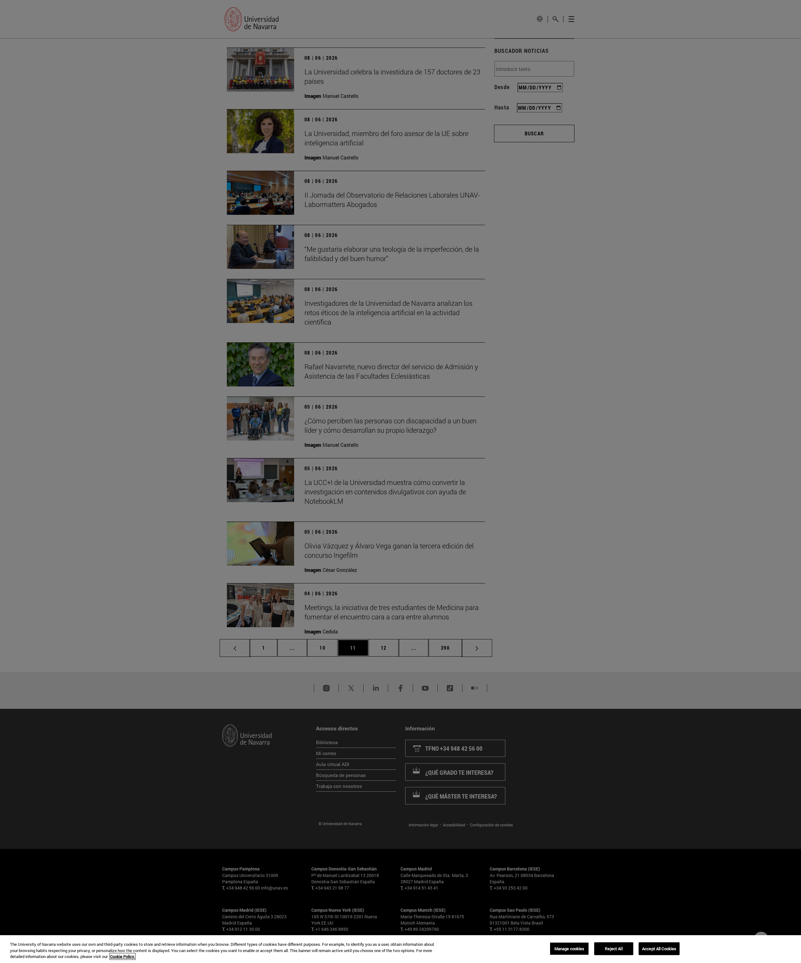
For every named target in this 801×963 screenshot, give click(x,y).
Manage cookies (569, 948)
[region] (400, 949)
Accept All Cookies (659, 948)
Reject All (613, 948)
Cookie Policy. (122, 956)
